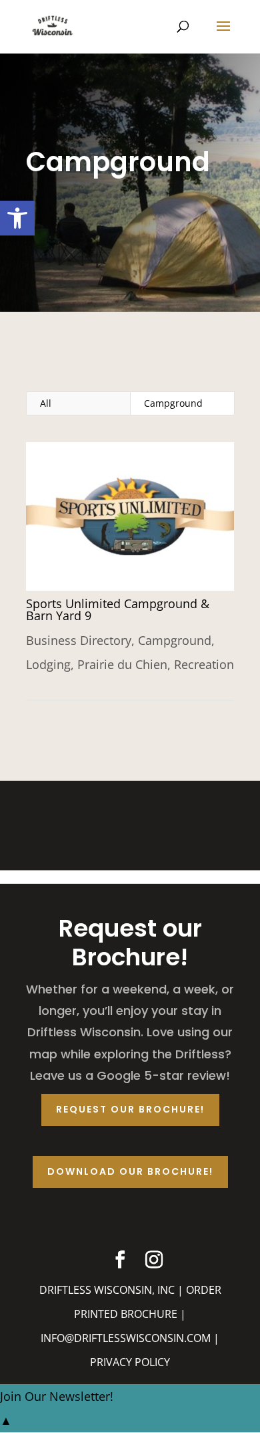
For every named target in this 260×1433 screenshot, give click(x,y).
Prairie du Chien (122, 664)
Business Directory (78, 640)
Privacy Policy (130, 1362)
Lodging (48, 664)
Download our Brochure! (130, 1171)
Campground (173, 403)
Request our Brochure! (130, 1109)
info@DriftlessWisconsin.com (126, 1338)
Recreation (204, 664)
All (45, 403)
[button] (17, 218)
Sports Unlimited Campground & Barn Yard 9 (117, 609)
